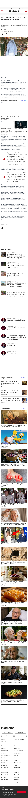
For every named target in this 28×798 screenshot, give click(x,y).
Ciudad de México (5, 755)
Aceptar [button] (21, 792)
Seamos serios (11, 353)
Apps (15, 770)
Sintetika (3, 762)
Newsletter (20, 732)
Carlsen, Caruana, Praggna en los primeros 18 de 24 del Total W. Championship (16, 337)
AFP (5, 29)
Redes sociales (18, 753)
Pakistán (8, 225)
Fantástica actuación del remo (16, 320)
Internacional (4, 750)
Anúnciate (7, 735)
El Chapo (3, 777)
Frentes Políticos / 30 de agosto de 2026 (16, 328)
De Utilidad (17, 767)
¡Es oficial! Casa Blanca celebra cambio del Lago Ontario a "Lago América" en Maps (16, 284)
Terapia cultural (12, 345)
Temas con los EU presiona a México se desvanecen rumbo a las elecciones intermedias (16, 294)
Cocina (16, 758)
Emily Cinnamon (13, 8)
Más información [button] (6, 796)
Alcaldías (16, 755)
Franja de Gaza (4, 772)
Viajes (15, 765)
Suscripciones (17, 782)
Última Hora (17, 748)
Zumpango (18, 8)
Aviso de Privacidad (5, 741)
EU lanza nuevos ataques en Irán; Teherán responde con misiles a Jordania (15, 265)
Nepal (8, 8)
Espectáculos (4, 760)
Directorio (3, 739)
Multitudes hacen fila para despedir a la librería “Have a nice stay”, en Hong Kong (16, 256)
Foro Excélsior (4, 767)
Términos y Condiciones (19, 739)
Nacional (3, 748)
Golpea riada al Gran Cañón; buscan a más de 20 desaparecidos (15, 275)
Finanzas (3, 753)
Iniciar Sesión (7, 732)
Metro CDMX (4, 774)
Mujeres (3, 782)
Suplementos (17, 746)
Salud (15, 760)
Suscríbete (20, 735)
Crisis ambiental (5, 770)
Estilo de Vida (17, 762)
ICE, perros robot (24, 8)
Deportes (3, 758)
